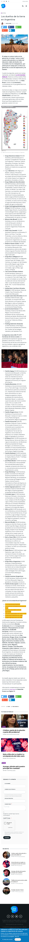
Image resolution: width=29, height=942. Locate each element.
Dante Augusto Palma (15, 734)
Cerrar (17, 939)
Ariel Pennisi (13, 770)
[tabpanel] (14, 358)
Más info (17, 936)
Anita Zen (8, 23)
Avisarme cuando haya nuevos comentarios (11, 814)
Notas (4, 13)
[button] (4, 27)
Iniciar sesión (25, 1)
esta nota (12, 689)
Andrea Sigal (13, 758)
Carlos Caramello (21, 891)
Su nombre (7, 783)
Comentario (8, 804)
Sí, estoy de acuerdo (7, 939)
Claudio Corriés (20, 883)
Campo (9, 706)
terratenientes (15, 706)
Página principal (9, 798)
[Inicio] (3, 6)
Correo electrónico (10, 789)
